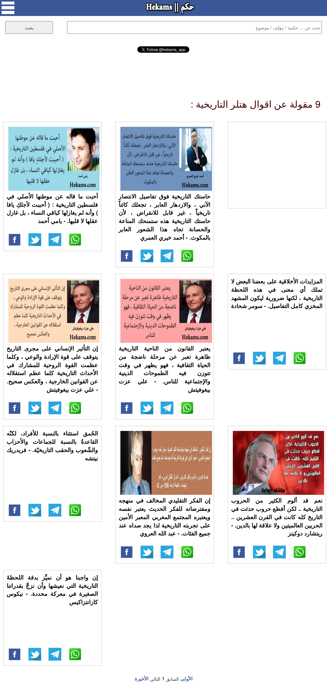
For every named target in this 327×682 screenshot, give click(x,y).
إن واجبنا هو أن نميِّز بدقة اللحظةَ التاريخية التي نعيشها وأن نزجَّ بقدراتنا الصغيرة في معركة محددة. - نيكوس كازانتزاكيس (52, 589)
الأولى (186, 678)
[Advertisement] (163, 70)
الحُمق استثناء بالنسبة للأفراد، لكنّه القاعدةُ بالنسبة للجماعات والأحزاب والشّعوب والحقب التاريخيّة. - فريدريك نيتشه (52, 445)
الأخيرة (141, 678)
